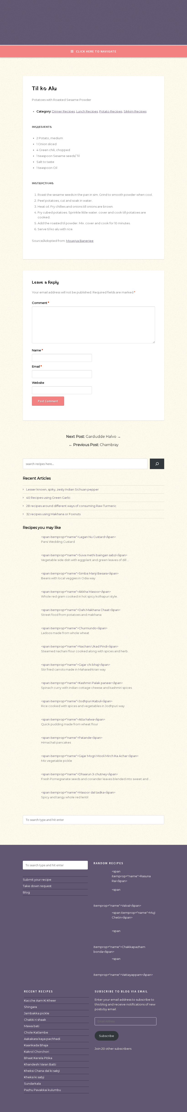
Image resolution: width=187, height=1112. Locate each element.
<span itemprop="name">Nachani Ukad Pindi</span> (79, 646)
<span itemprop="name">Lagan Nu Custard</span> (78, 537)
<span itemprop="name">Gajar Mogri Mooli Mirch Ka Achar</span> (89, 756)
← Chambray (94, 445)
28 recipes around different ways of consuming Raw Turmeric (71, 506)
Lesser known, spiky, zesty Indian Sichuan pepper (62, 489)
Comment (40, 303)
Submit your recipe (37, 879)
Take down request (37, 886)
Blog (26, 892)
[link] (40, 1000)
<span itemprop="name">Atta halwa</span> (73, 719)
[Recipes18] (93, 35)
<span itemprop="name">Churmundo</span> (74, 628)
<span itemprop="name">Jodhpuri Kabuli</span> (76, 701)
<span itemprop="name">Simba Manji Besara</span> (80, 573)
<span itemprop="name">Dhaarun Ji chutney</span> (79, 774)
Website (38, 382)
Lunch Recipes (87, 111)
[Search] (157, 464)
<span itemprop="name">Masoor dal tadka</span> (78, 792)
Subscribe (106, 1036)
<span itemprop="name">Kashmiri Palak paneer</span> (82, 683)
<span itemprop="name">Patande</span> (71, 737)
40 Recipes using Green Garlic (48, 497)
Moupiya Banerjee (80, 241)
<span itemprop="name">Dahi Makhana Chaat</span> (80, 610)
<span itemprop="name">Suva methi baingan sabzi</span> (84, 555)
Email (37, 366)
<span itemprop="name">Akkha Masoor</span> (76, 591)
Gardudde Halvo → (93, 436)
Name (37, 350)
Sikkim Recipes (135, 111)
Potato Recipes (110, 111)
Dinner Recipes (63, 111)
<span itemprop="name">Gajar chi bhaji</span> (75, 664)
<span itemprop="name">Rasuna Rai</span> (131, 876)
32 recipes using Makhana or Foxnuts (53, 514)
